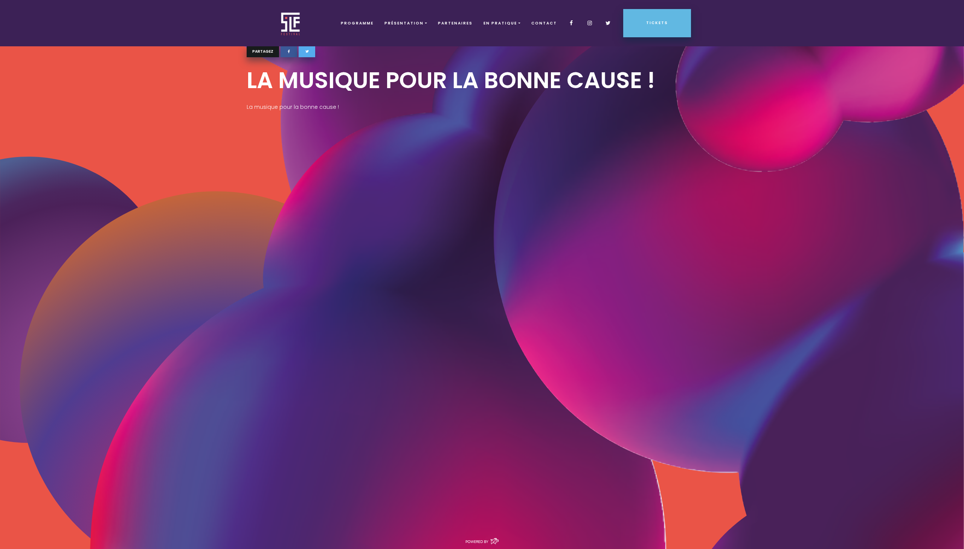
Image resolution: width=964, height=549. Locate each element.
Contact (544, 23)
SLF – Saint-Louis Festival (291, 23)
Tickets (657, 23)
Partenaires (455, 23)
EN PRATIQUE (500, 23)
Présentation (404, 23)
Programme (357, 23)
